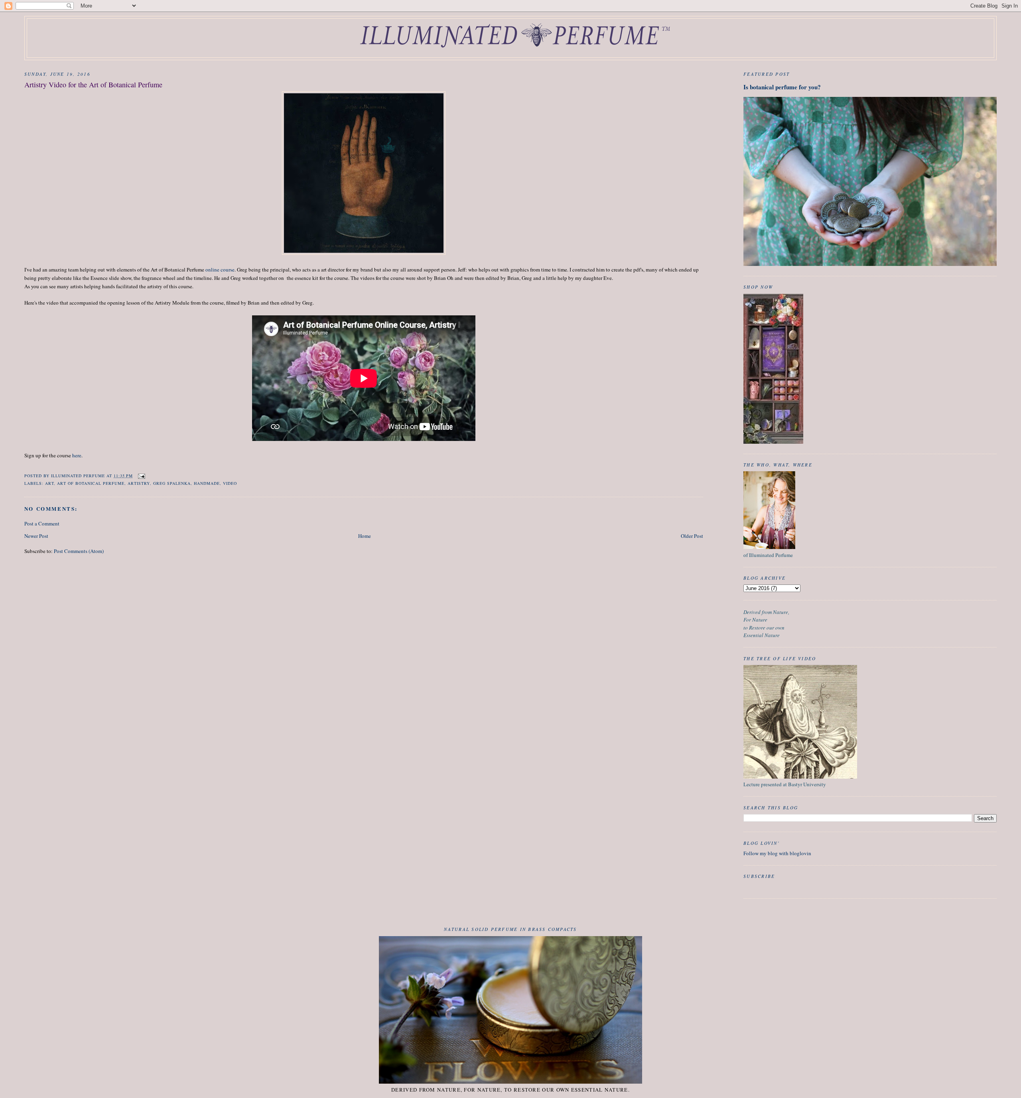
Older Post (692, 535)
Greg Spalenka (172, 483)
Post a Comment (41, 523)
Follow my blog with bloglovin (777, 853)
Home (364, 535)
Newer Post (36, 535)
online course (220, 269)
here (76, 455)
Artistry (139, 483)
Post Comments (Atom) (79, 551)
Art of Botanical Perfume (90, 483)
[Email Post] (141, 475)
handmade (207, 483)
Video (230, 483)
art (49, 483)
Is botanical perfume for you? (782, 87)
